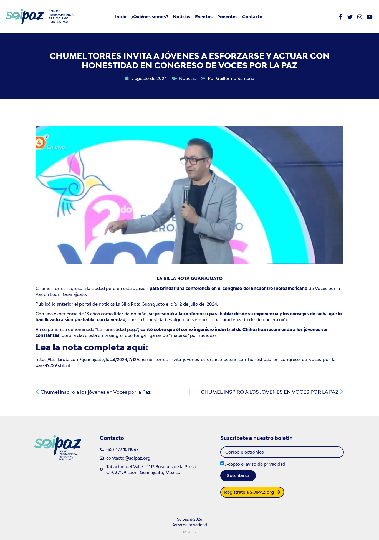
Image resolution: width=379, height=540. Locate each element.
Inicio (121, 16)
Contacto (252, 16)
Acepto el (255, 463)
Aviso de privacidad (189, 525)
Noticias (181, 16)
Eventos (204, 16)
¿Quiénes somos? (149, 16)
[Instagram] (359, 16)
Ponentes (227, 16)
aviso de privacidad (265, 463)
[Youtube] (369, 16)
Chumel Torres (50, 288)
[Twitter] (350, 16)
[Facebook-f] (340, 16)
